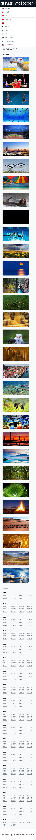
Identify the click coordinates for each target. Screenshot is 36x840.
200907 (13, 825)
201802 (21, 706)
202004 (5, 679)
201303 (13, 774)
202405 (29, 622)
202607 (13, 595)
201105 (29, 798)
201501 (29, 747)
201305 (29, 771)
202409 (29, 620)
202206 (21, 649)
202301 (29, 639)
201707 (13, 717)
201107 (13, 798)
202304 (5, 639)
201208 (5, 784)
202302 (21, 639)
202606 (21, 595)
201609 (29, 728)
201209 (29, 782)
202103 (13, 666)
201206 (21, 784)
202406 (21, 622)
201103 (13, 801)
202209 (29, 647)
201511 (13, 741)
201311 (13, 768)
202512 (5, 606)
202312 (5, 633)
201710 (21, 714)
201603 (13, 733)
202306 (21, 636)
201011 (13, 809)
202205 (29, 649)
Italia (6, 30)
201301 (29, 774)
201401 (29, 760)
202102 (21, 666)
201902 (21, 693)
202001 (29, 679)
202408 (5, 622)
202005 (29, 676)
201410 (21, 755)
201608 (5, 730)
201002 (21, 814)
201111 (13, 795)
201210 (21, 782)
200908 (5, 825)
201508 (5, 744)
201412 (5, 755)
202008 (5, 676)
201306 (21, 771)
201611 (13, 728)
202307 (13, 636)
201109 (29, 795)
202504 (5, 612)
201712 (5, 714)
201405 (29, 757)
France (7, 27)
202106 (21, 663)
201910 (21, 687)
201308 (5, 771)
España (7, 23)
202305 (29, 636)
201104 (5, 801)
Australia (7, 8)
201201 (29, 787)
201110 (21, 795)
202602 (21, 598)
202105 (29, 663)
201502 (21, 747)
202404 (5, 625)
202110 (21, 660)
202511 (13, 606)
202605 (29, 595)
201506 (21, 744)
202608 (5, 595)
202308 (5, 636)
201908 (5, 690)
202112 (5, 660)
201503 (13, 747)
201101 (29, 801)
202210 (21, 647)
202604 (5, 598)
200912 (5, 822)
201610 (21, 728)
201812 (5, 701)
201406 (21, 757)
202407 (13, 622)
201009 (29, 809)
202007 (13, 676)
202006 (21, 676)
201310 (21, 768)
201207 (13, 784)
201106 (21, 798)
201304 (5, 774)
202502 (21, 612)
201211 (13, 782)
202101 (29, 666)
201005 (29, 811)
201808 (5, 703)
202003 (13, 679)
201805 (29, 703)
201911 (13, 687)
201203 (13, 787)
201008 (5, 811)
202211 (13, 647)
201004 (5, 814)
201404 (5, 760)
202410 (21, 620)
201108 (5, 798)
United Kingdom (10, 41)
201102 (21, 801)
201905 (29, 690)
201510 (21, 741)
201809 (29, 701)
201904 (5, 693)
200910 (21, 822)
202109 (29, 660)
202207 (13, 649)
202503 (13, 612)
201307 (13, 771)
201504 (5, 747)
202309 (29, 633)
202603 (13, 598)
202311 (13, 633)
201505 (29, 744)
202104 (5, 666)
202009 (29, 674)
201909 (29, 687)
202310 (21, 633)
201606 (21, 730)
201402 (21, 760)
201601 (29, 733)
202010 (21, 674)
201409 (29, 755)
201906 (21, 690)
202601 (29, 598)
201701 (29, 720)
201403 (13, 760)
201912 (5, 687)
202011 (13, 674)
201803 (13, 706)
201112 (5, 795)
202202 (21, 652)
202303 (13, 639)
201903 (13, 693)
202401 (29, 625)
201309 (29, 768)
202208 (5, 649)
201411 (13, 755)
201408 (5, 757)
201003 (13, 814)
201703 (13, 720)
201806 (21, 703)
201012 (5, 809)
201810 (21, 701)
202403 (13, 625)
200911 (13, 822)
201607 (13, 730)
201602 (21, 733)
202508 (5, 609)
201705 (29, 717)
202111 (13, 660)
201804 (5, 706)
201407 (13, 757)
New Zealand (9, 37)
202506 (21, 609)
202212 (5, 647)
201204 (5, 787)
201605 (29, 730)
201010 (21, 809)
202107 (13, 663)
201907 (13, 690)
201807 (13, 703)
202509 (29, 606)
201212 (5, 782)
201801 (29, 706)
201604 (5, 733)
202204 (5, 652)
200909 (29, 822)
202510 (21, 606)
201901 (29, 693)
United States (9, 45)
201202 (21, 787)
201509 (29, 741)
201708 (5, 717)
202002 (21, 679)
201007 (13, 811)
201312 (5, 768)
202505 (29, 609)
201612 (5, 728)
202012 (5, 674)
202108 (5, 663)
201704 (5, 720)
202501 (29, 612)
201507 (13, 744)
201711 (13, 714)
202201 (29, 652)
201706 (21, 717)
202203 (13, 652)
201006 (21, 811)
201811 (13, 701)
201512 (5, 741)
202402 (21, 625)
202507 (13, 609)
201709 (29, 714)
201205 (29, 784)
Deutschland (9, 19)
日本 (6, 34)
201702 (21, 720)
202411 (13, 620)
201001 (29, 814)
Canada (7, 12)
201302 (21, 774)
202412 (5, 620)
